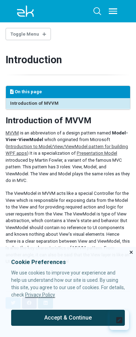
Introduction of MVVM (34, 103)
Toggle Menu (24, 34)
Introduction (34, 60)
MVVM (12, 132)
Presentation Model (97, 153)
